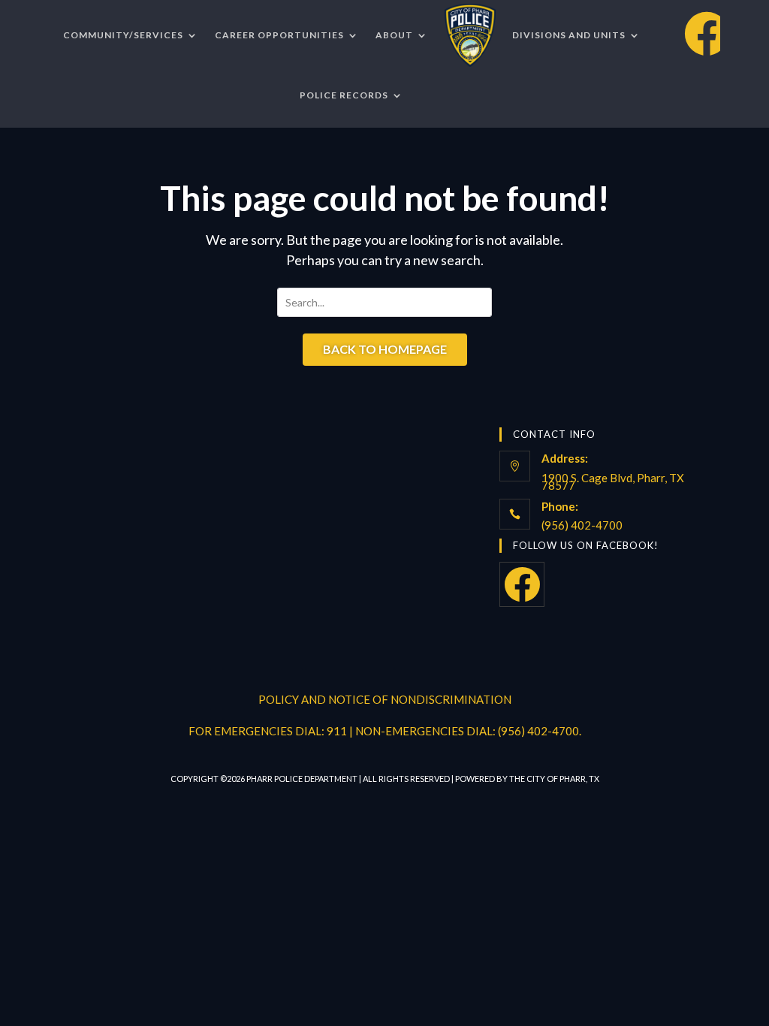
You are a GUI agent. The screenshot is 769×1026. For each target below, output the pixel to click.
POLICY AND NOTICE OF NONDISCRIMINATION (384, 699)
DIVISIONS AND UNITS (569, 35)
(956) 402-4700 (582, 525)
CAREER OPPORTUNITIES (279, 35)
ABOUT (394, 35)
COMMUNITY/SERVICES (123, 35)
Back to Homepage (385, 349)
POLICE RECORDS (344, 95)
